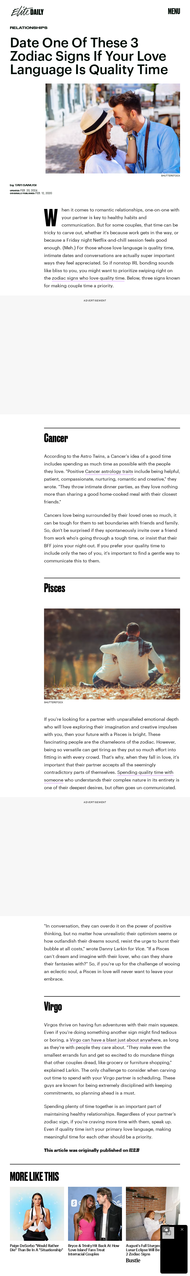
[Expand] (166, 1229)
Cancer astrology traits (109, 471)
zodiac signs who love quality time (88, 278)
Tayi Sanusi (25, 185)
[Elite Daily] (27, 11)
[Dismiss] (182, 1229)
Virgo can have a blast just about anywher (114, 1040)
